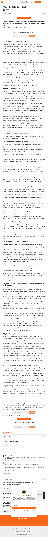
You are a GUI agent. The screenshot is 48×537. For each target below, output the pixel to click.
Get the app (29, 531)
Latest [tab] (7, 479)
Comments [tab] (5, 445)
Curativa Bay (8, 9)
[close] (35, 491)
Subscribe (38, 2)
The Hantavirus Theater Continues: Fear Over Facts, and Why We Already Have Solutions (18, 483)
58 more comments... (7, 473)
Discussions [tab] (11, 479)
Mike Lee (7, 463)
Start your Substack (21, 531)
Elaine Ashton (8, 455)
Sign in (44, 2)
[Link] (1, 23)
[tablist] (8, 445)
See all (5, 511)
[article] (24, 486)
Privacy (23, 528)
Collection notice (31, 528)
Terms (26, 528)
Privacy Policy (32, 511)
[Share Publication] (33, 2)
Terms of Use (29, 510)
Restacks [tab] (10, 445)
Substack (18, 534)
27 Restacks (17, 432)
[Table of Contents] (1, 268)
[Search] (31, 2)
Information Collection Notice (23, 511)
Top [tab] (4, 479)
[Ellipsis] (45, 456)
